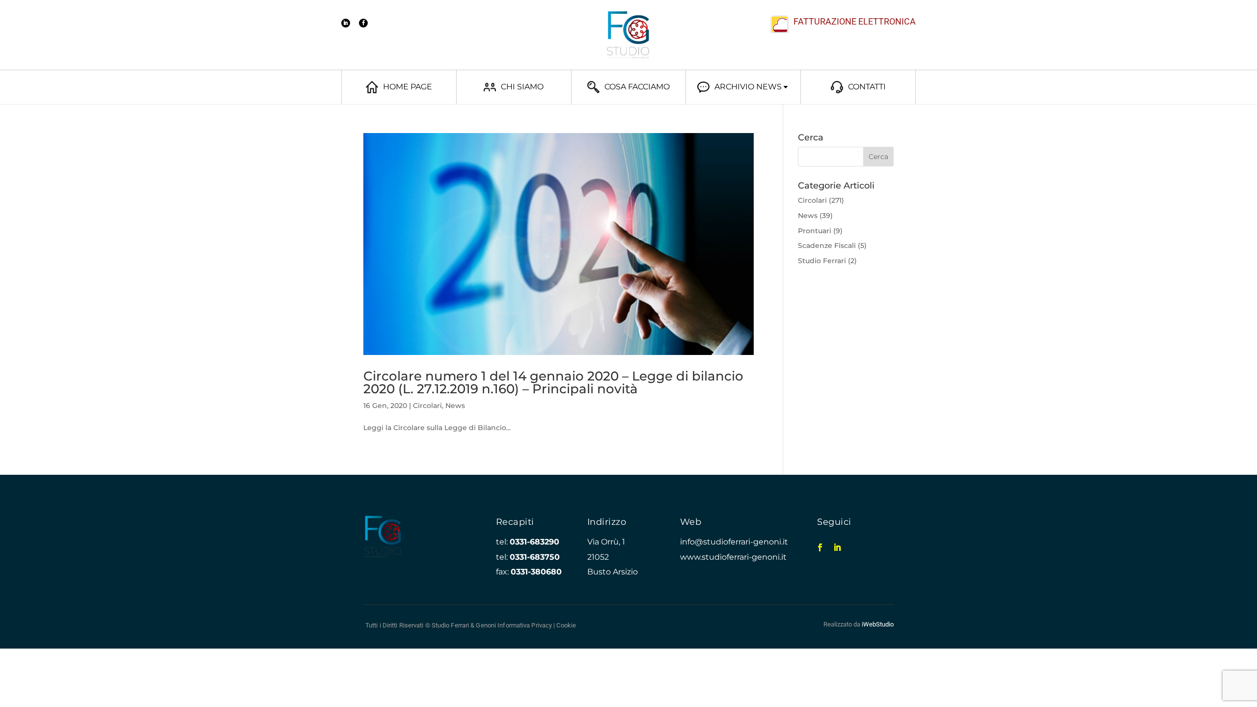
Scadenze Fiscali (827, 245)
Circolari (427, 405)
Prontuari (814, 230)
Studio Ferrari (822, 260)
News (455, 405)
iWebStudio (878, 624)
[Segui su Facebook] (363, 23)
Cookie (566, 625)
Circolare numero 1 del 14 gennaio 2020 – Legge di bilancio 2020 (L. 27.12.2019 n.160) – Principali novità (553, 382)
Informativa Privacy (524, 625)
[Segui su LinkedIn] (345, 23)
